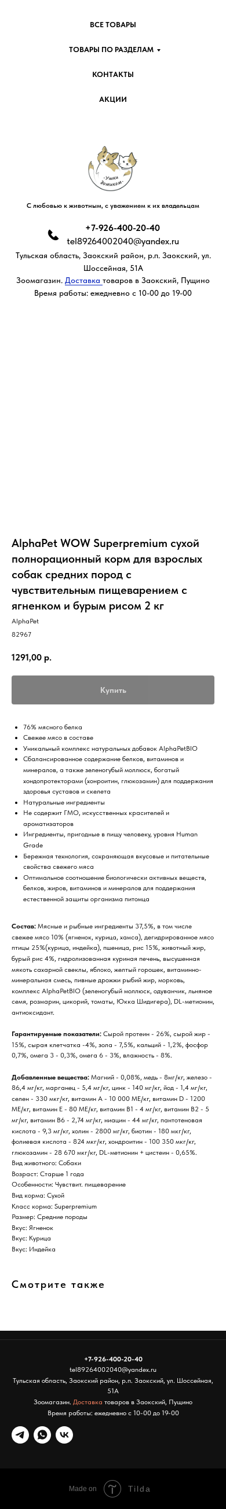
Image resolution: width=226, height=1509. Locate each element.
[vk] (64, 1435)
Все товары (113, 24)
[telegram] (20, 1435)
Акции (113, 99)
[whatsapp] (42, 1435)
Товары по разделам (111, 49)
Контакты (113, 74)
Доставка (84, 280)
